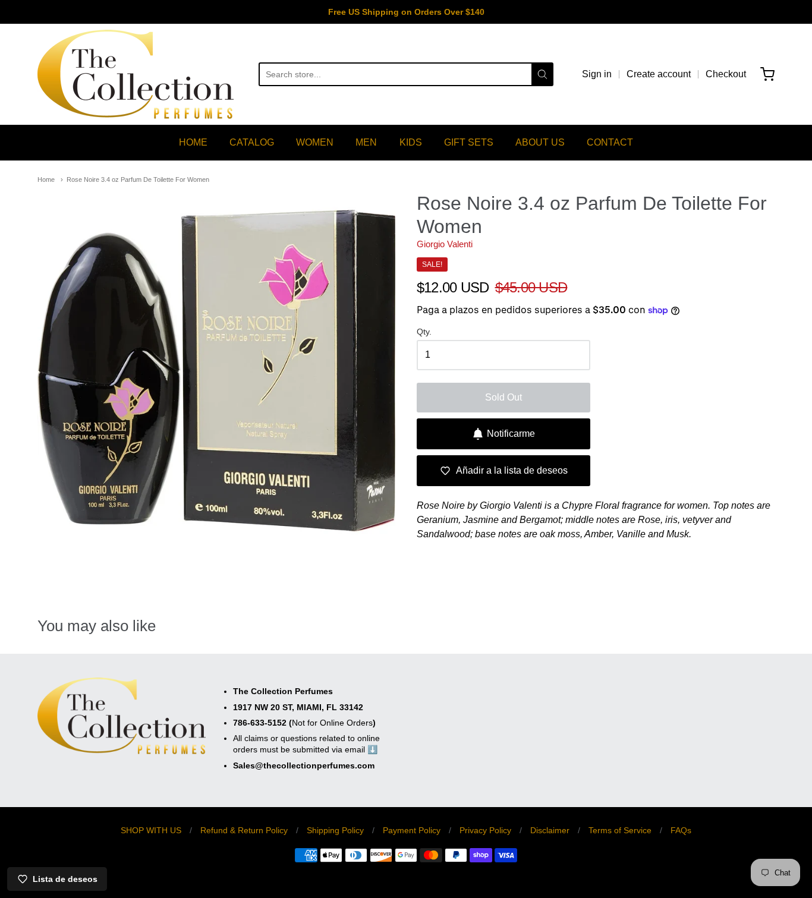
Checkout (726, 74)
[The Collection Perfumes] (135, 74)
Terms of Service (620, 830)
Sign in (597, 74)
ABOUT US (540, 142)
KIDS (410, 142)
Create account (659, 74)
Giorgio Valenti (445, 244)
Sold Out (503, 397)
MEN (366, 142)
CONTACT (610, 142)
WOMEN (314, 142)
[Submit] (542, 74)
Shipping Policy (335, 830)
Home (46, 179)
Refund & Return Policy (244, 830)
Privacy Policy (485, 830)
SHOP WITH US (151, 830)
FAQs (681, 830)
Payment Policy (411, 830)
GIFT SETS (468, 142)
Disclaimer (549, 830)
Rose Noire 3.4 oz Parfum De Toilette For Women (138, 179)
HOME (193, 142)
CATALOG (251, 142)
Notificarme (511, 433)
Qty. (424, 331)
